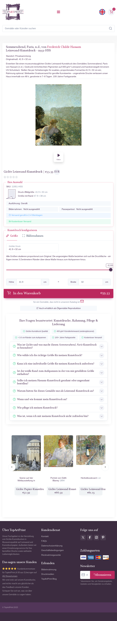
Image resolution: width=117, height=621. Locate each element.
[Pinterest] (103, 537)
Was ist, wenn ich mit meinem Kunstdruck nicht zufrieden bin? (52, 416)
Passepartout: (77, 209)
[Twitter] (83, 537)
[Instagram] (96, 537)
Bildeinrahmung (48, 569)
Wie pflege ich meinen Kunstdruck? (37, 408)
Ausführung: (18, 203)
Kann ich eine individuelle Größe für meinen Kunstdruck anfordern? (55, 363)
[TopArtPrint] (13, 12)
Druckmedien (47, 574)
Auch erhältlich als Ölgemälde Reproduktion (60, 308)
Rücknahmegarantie (51, 555)
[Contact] (82, 302)
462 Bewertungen (9, 576)
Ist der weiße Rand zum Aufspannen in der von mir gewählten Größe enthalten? (55, 372)
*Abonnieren (102, 575)
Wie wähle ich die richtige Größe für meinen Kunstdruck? (49, 355)
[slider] (110, 269)
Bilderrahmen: (24, 209)
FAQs (44, 541)
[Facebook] (89, 537)
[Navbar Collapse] (58, 12)
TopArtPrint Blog (49, 579)
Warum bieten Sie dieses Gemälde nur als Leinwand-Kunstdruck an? (55, 391)
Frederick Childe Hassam (64, 47)
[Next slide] (105, 467)
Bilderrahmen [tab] (34, 236)
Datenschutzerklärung (51, 545)
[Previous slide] (12, 467)
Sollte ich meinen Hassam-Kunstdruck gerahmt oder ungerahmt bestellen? (53, 382)
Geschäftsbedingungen (52, 550)
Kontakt (45, 536)
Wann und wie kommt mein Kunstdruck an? (42, 399)
